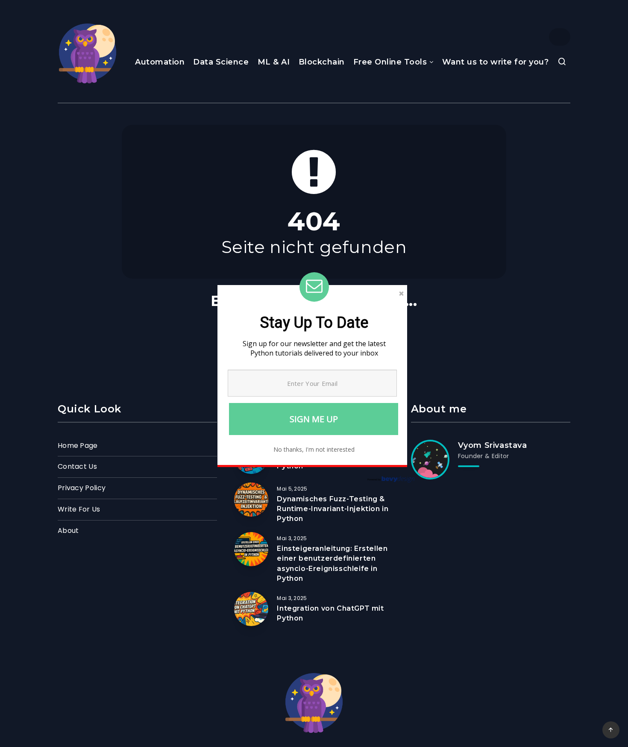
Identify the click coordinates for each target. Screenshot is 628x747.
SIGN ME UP (314, 419)
